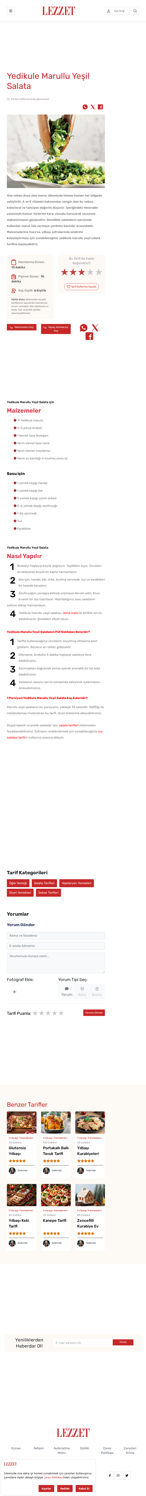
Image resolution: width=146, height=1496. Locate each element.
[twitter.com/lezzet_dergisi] (127, 1476)
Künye (16, 1448)
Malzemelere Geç (23, 327)
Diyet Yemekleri (20, 892)
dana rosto (70, 613)
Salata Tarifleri (44, 883)
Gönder (123, 1342)
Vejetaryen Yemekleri (76, 883)
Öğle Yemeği (18, 883)
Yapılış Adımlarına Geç (58, 329)
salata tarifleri (69, 725)
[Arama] (135, 11)
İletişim (39, 1448)
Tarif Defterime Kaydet (83, 286)
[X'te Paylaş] (93, 107)
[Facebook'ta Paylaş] (100, 107)
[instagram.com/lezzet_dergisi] (118, 1476)
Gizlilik (84, 1448)
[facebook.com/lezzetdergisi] (109, 1476)
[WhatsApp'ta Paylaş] (85, 107)
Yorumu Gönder (94, 1012)
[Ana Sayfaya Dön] (73, 1432)
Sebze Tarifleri (48, 892)
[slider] (81, 272)
